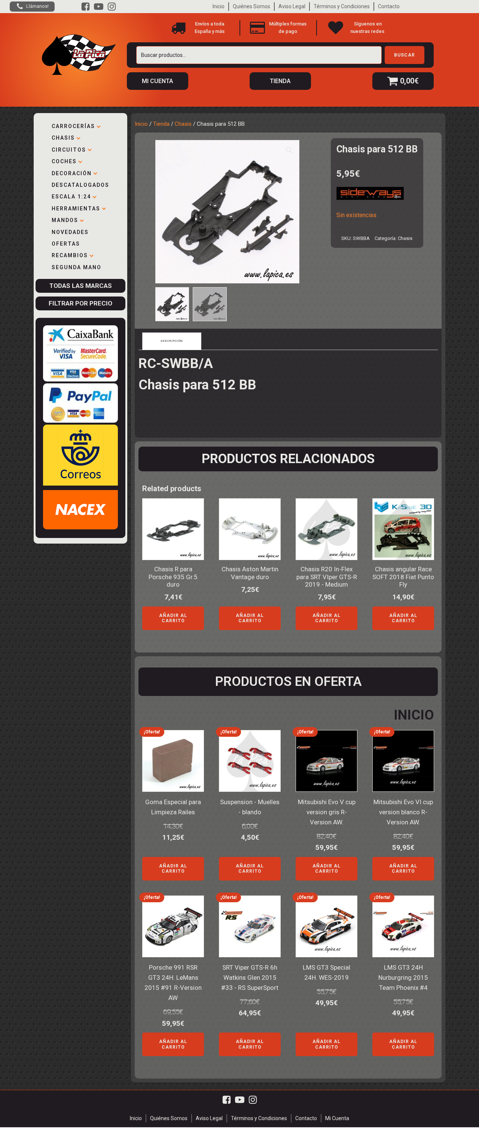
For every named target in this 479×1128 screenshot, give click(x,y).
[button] (289, 150)
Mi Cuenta (337, 1118)
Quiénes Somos (251, 6)
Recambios (70, 255)
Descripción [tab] (172, 341)
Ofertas (66, 244)
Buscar (404, 55)
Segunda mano (76, 267)
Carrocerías (73, 126)
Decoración (72, 173)
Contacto (389, 6)
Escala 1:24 (71, 197)
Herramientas (76, 209)
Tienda (161, 124)
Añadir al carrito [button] (173, 618)
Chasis (63, 138)
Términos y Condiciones (342, 6)
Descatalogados (80, 185)
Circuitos (69, 150)
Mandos (65, 220)
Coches (64, 161)
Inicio (219, 6)
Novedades (70, 232)
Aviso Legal (291, 6)
